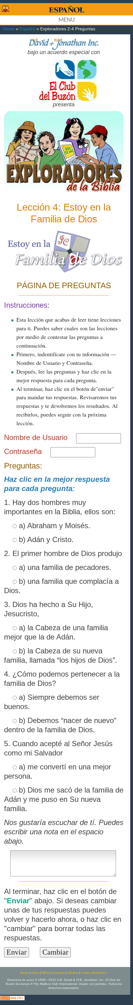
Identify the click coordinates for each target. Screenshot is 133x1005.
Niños (46, 972)
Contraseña (23, 451)
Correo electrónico (94, 972)
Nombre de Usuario (35, 437)
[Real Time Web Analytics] (12, 997)
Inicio (35, 972)
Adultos (72, 972)
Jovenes (59, 972)
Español (27, 29)
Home (9, 29)
